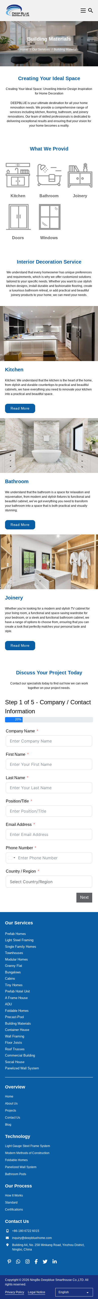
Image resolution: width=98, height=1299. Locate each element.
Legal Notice (36, 1292)
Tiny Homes (14, 985)
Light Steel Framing (19, 940)
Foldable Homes (17, 1011)
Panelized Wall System (22, 1068)
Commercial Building (20, 1055)
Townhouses (14, 953)
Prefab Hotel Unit (17, 991)
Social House (14, 1062)
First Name (15, 754)
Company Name (20, 731)
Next (84, 897)
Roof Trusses (15, 1049)
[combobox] (11, 858)
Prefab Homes (15, 934)
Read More (20, 408)
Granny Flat (13, 966)
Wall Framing (14, 1036)
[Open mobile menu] (83, 11)
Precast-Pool (14, 1017)
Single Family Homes (20, 946)
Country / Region (21, 871)
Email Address (19, 824)
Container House (17, 1030)
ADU (8, 1004)
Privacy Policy (14, 1292)
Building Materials (18, 1023)
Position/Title (17, 801)
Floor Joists (13, 1042)
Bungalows (13, 972)
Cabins (10, 978)
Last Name (15, 778)
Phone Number (19, 848)
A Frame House (16, 998)
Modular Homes (16, 959)
